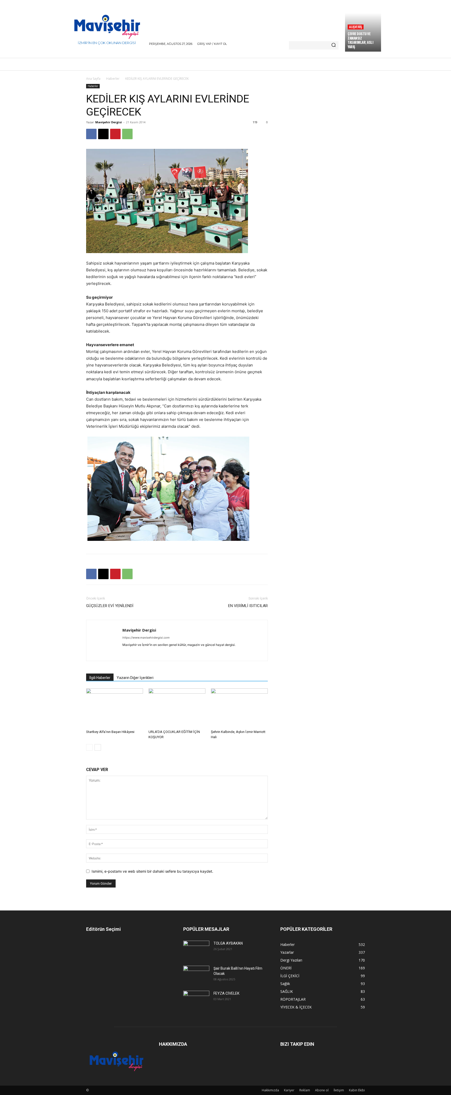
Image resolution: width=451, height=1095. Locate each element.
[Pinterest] (115, 134)
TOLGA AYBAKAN (228, 943)
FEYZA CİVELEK (226, 993)
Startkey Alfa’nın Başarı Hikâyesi (110, 732)
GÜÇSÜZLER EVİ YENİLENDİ (109, 605)
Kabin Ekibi (357, 1090)
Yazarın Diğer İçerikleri (135, 678)
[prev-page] (89, 747)
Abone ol (322, 1090)
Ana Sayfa (93, 78)
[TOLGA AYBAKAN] (196, 949)
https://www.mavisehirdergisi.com (146, 637)
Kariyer (289, 1090)
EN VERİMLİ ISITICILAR (248, 605)
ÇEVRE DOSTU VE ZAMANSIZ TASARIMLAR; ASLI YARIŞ (360, 40)
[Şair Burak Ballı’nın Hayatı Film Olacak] (196, 974)
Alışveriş (355, 27)
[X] (103, 134)
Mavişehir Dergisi (108, 122)
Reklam (304, 1090)
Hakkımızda (270, 1090)
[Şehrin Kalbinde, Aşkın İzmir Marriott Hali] (239, 707)
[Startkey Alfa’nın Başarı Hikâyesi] (114, 707)
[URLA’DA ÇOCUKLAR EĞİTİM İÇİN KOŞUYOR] (177, 707)
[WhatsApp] (127, 134)
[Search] (334, 45)
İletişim (339, 1090)
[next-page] (97, 747)
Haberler (113, 78)
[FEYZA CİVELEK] (196, 999)
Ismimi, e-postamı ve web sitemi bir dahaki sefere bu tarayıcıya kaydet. (152, 871)
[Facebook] (91, 134)
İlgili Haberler (99, 678)
